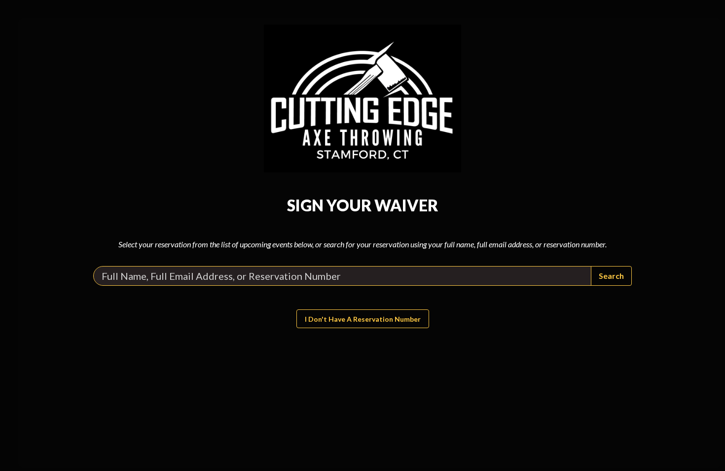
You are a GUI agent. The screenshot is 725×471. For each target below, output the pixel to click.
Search (611, 275)
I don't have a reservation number (363, 319)
